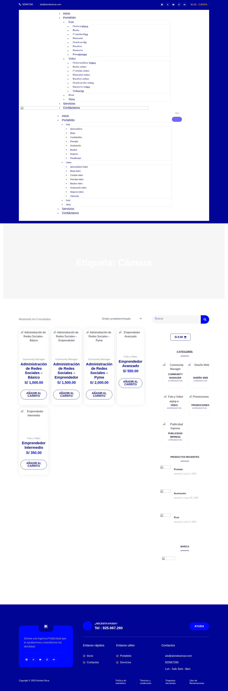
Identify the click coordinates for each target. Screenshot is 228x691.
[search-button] (177, 119)
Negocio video (81, 87)
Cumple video (81, 71)
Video (72, 58)
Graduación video (83, 83)
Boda (76, 30)
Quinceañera (80, 26)
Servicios (68, 209)
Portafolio (69, 17)
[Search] (205, 319)
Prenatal (78, 38)
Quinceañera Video (84, 63)
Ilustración (180, 493)
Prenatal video (81, 75)
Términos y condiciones (145, 681)
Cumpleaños (80, 34)
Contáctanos (71, 107)
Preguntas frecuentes (171, 681)
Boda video (79, 67)
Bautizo (77, 46)
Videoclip (78, 91)
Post (71, 95)
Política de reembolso (121, 681)
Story (68, 204)
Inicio (65, 116)
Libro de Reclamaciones (196, 681)
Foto (71, 22)
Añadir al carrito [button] (33, 394)
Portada (178, 469)
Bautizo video (81, 79)
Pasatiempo (80, 54)
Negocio (78, 50)
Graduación (80, 42)
